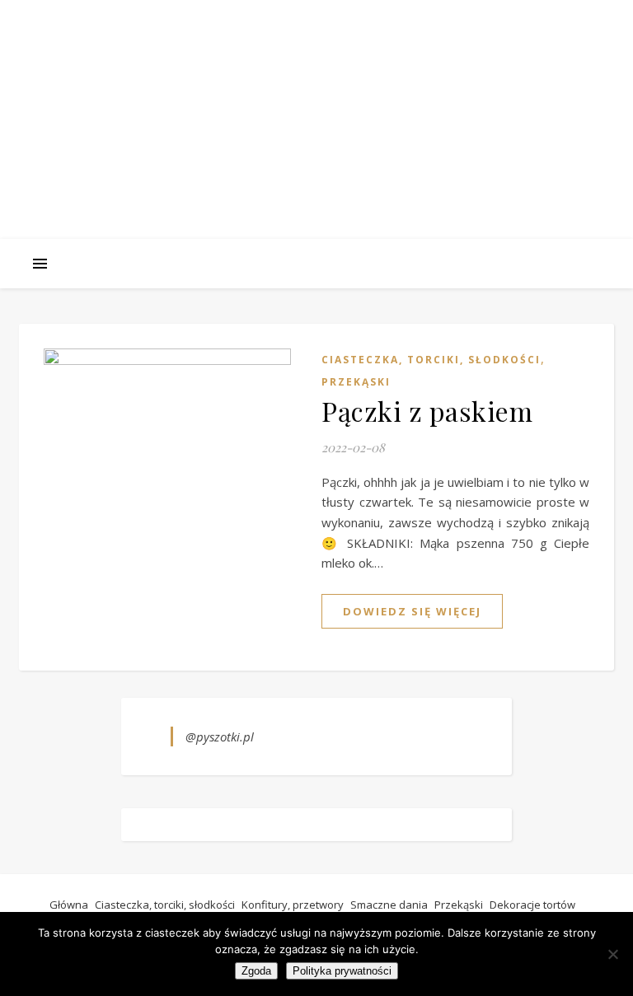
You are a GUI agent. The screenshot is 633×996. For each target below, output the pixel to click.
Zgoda (256, 971)
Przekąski (356, 382)
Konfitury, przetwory (292, 904)
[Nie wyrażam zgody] (612, 954)
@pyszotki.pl (219, 736)
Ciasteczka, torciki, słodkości (431, 360)
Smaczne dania (389, 904)
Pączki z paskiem (426, 410)
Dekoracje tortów (532, 904)
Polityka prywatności (342, 971)
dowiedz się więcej (412, 611)
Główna (68, 904)
